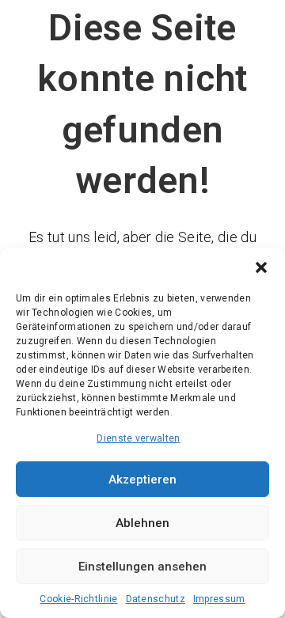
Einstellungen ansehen (142, 566)
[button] (261, 267)
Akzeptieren (142, 479)
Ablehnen (142, 523)
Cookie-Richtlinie (78, 599)
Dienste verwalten (138, 438)
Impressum (219, 599)
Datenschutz (155, 599)
